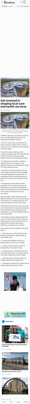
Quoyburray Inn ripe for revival (11, 371)
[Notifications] (24, 2)
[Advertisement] (15, 301)
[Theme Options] (28, 2)
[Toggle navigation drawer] (2, 2)
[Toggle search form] (21, 2)
